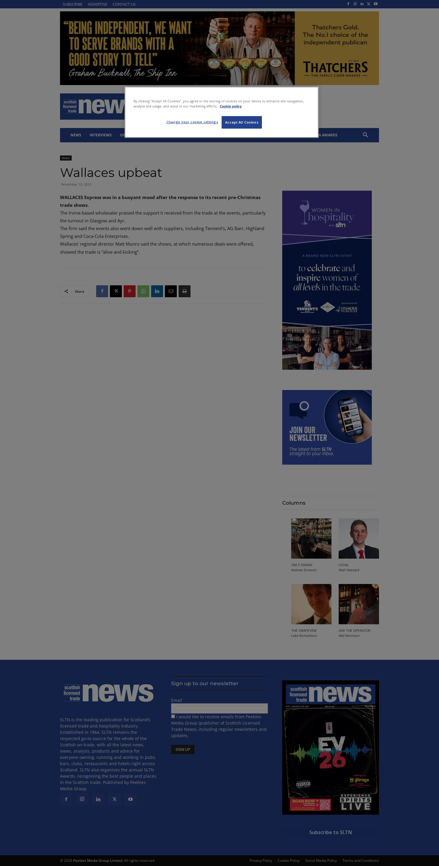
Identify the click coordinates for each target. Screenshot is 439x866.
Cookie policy (231, 106)
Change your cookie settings (192, 122)
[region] (222, 112)
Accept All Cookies (241, 122)
